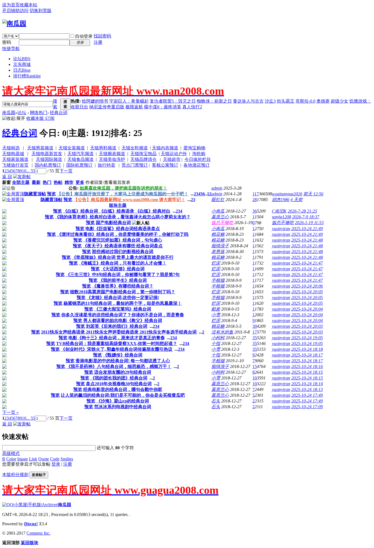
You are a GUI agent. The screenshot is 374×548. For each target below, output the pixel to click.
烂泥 (215, 263)
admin (216, 188)
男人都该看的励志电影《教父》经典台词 (122, 320)
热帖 (58, 182)
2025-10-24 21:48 (307, 240)
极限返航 (134, 107)
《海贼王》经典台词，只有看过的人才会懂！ (122, 263)
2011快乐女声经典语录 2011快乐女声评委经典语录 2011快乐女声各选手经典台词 (119, 332)
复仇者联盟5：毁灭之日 (173, 101)
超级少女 (339, 101)
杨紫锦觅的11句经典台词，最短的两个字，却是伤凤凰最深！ (123, 303)
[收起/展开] (13, 118)
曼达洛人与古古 (248, 101)
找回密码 (102, 36)
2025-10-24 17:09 (307, 406)
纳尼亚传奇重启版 (106, 107)
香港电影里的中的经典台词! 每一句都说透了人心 (123, 360)
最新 (36, 182)
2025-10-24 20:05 (307, 291)
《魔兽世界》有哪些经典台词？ (122, 286)
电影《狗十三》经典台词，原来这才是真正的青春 (116, 337)
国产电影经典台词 (113, 222)
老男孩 (218, 251)
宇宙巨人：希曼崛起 (129, 101)
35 (254, 337)
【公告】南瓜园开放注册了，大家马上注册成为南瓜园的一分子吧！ (122, 194)
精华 (69, 182)
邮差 (215, 309)
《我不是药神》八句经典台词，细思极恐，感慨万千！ (118, 366)
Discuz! (31, 523)
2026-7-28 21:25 (302, 211)
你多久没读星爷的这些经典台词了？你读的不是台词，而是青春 (122, 314)
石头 (215, 401)
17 (254, 332)
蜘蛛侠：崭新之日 (214, 101)
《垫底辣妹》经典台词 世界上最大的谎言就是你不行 (123, 257)
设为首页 (11, 4)
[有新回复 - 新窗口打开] (4, 212)
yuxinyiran (281, 228)
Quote (43, 459)
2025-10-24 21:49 (307, 228)
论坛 (21, 58)
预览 (51, 194)
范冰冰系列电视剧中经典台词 (122, 406)
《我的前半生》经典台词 (123, 280)
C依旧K (279, 211)
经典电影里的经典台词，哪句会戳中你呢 (122, 389)
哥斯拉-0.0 (305, 101)
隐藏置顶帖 (35, 194)
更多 (80, 182)
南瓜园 (8, 112)
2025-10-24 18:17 (307, 355)
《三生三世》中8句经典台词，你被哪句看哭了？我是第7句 (123, 274)
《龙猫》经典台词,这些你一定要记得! (123, 297)
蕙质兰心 (220, 216)
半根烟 (218, 280)
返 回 (7, 176)
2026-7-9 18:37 (305, 216)
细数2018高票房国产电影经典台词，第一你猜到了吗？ (122, 291)
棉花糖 (218, 234)
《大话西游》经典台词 (123, 268)
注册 (98, 42)
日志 (21, 70)
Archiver (49, 504)
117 (255, 194)
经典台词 (58, 112)
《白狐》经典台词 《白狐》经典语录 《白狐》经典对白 (116, 211)
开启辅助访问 (15, 10)
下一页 (66, 171)
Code (54, 459)
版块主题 (117, 205)
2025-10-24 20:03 (307, 326)
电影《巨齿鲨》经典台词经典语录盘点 (122, 228)
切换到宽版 (40, 10)
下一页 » (10, 412)
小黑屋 (20, 504)
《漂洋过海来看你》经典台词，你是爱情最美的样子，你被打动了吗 (122, 234)
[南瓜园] (14, 23)
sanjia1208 (281, 216)
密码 (6, 42)
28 (254, 199)
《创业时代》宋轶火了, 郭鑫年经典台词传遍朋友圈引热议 (116, 349)
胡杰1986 (280, 199)
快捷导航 (11, 48)
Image (22, 459)
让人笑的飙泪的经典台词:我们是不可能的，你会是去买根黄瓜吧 (123, 395)
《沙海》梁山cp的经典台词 (122, 401)
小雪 (215, 314)
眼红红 (218, 199)
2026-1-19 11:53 (309, 222)
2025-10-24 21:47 (307, 263)
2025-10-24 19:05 (307, 337)
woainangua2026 (287, 194)
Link (33, 459)
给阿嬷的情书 (95, 101)
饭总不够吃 (222, 222)
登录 (55, 464)
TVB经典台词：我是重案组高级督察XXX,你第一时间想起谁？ (116, 343)
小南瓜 (218, 211)
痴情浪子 (220, 245)
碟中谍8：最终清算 (162, 107)
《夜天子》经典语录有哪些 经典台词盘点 (123, 245)
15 (254, 366)
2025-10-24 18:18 (307, 349)
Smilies (67, 459)
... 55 (30, 171)
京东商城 (22, 64)
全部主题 (21, 182)
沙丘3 (270, 101)
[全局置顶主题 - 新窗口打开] (13, 194)
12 (209, 194)
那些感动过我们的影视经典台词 (122, 251)
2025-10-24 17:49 (307, 395)
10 (24, 171)
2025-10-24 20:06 (307, 286)
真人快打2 (192, 107)
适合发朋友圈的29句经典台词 (122, 372)
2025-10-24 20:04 (307, 309)
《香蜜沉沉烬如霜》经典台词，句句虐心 (122, 240)
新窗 (6, 182)
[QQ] (7, 504)
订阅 (50, 118)
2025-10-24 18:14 (307, 383)
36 (254, 211)
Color (11, 459)
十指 (215, 343)
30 (254, 326)
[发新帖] (22, 176)
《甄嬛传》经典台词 (122, 355)
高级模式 (11, 453)
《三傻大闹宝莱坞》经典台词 (122, 309)
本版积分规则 (15, 474)
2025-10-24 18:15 (307, 372)
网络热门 (38, 112)
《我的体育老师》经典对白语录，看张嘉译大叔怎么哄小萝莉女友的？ (123, 216)
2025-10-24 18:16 (307, 366)
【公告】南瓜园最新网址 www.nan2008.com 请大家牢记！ (129, 199)
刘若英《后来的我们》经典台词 (116, 326)
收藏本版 (35, 118)
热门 (47, 182)
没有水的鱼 (222, 332)
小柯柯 (218, 337)
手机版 (34, 504)
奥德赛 (323, 101)
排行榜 (27, 76)
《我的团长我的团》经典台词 (118, 378)
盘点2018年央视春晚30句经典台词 (119, 383)
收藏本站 (28, 4)
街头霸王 (285, 101)
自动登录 (84, 36)
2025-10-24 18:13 (307, 389)
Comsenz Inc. (38, 533)
